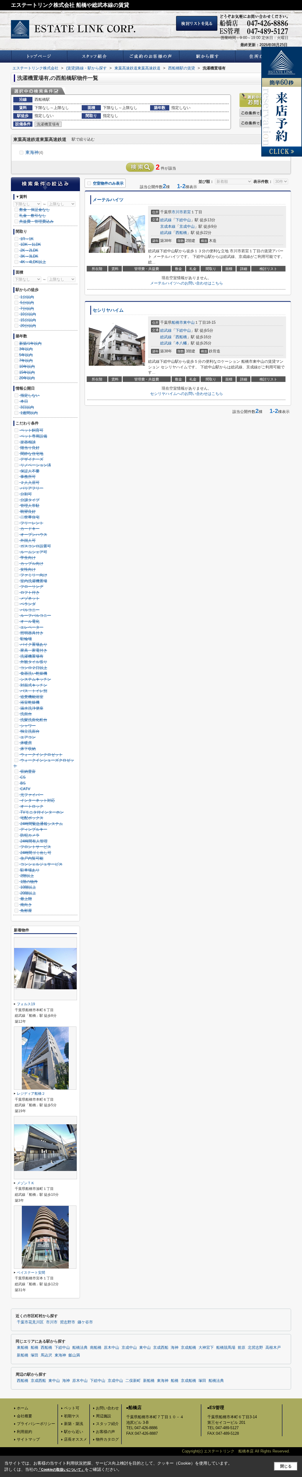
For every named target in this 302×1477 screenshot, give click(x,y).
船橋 (34, 1348)
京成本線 (167, 226)
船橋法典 (80, 1348)
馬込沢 (46, 1355)
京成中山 (187, 226)
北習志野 (255, 1348)
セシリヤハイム (108, 310)
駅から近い (73, 1431)
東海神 (34, 152)
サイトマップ (28, 1439)
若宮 (187, 212)
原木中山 (111, 1348)
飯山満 (74, 1355)
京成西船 (160, 1348)
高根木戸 (273, 1348)
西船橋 (181, 232)
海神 (174, 1348)
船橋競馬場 (225, 1348)
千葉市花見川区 (30, 1322)
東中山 (189, 322)
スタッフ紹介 (107, 1423)
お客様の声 (105, 1431)
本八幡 (181, 343)
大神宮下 (206, 1348)
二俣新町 (133, 1381)
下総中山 (183, 220)
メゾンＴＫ (26, 1183)
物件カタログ (107, 1439)
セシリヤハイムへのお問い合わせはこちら (186, 393)
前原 (241, 1348)
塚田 (34, 1355)
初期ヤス (71, 1416)
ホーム (22, 1408)
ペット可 (71, 1408)
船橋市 (177, 322)
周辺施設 (103, 1416)
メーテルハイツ (108, 199)
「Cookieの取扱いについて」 (61, 1470)
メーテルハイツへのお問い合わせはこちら (186, 283)
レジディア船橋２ (31, 1094)
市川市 (177, 212)
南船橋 (95, 1348)
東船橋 (22, 1348)
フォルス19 (26, 1004)
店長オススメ (75, 1439)
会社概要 (24, 1416)
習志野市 (67, 1322)
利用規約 (24, 1431)
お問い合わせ (107, 1408)
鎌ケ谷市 (85, 1322)
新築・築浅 (73, 1423)
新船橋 (22, 1355)
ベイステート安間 (31, 1273)
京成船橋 (188, 1348)
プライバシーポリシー (36, 1423)
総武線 (166, 220)
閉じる (286, 1466)
